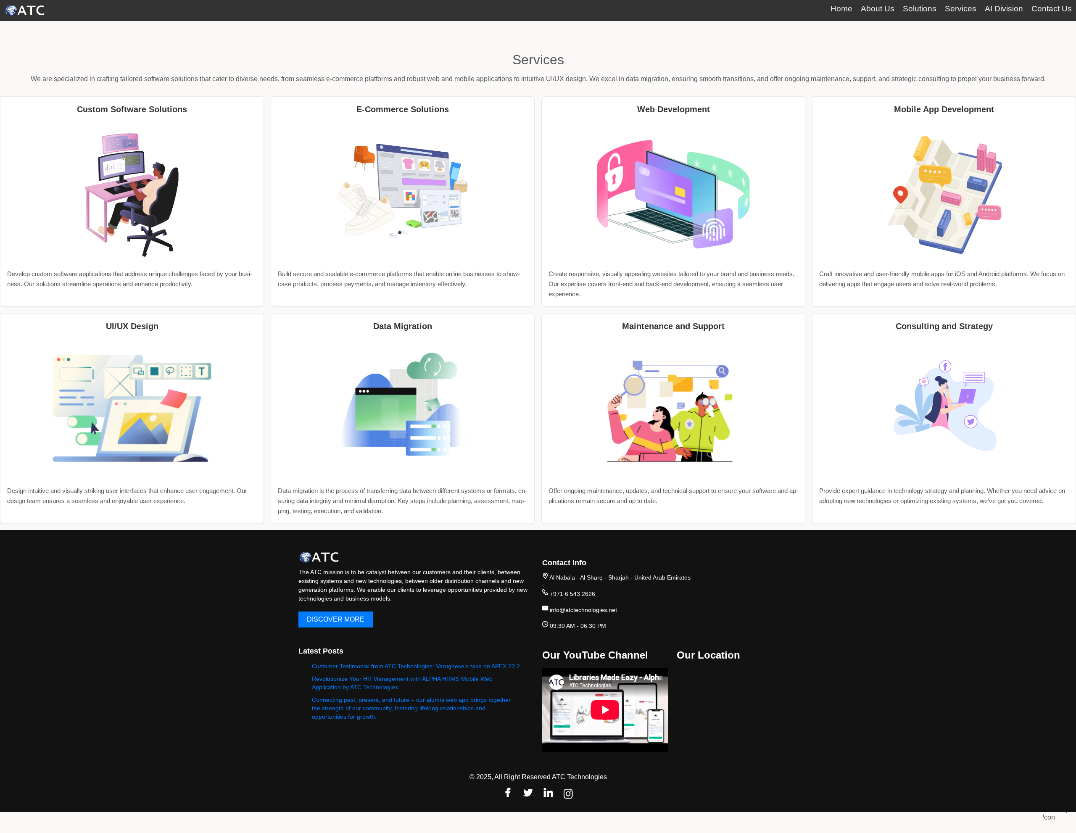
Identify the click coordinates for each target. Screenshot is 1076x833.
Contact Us (1051, 8)
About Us (877, 8)
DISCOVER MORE (335, 619)
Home (841, 8)
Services (960, 8)
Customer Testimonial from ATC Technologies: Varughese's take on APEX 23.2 (416, 666)
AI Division (1004, 8)
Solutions (919, 8)
